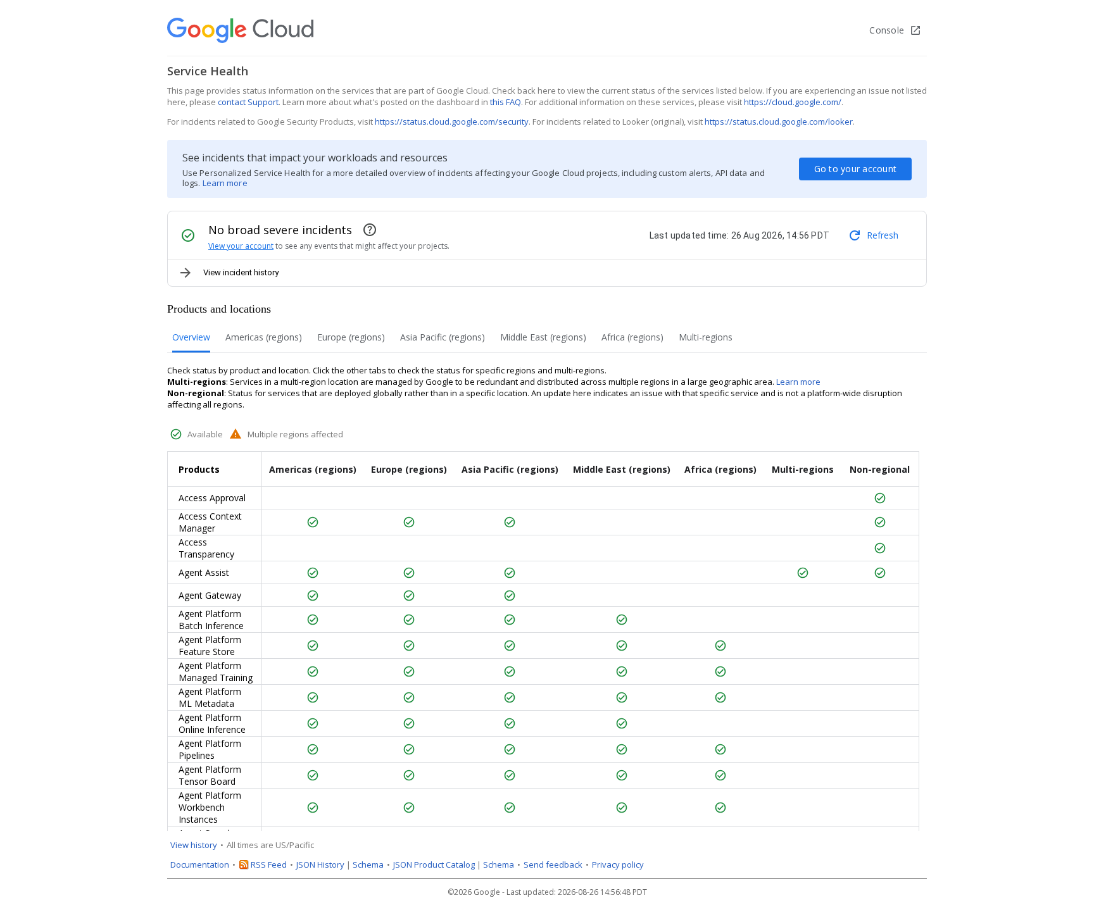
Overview (191, 337)
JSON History (320, 864)
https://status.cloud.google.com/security (452, 121)
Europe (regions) (351, 337)
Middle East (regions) (543, 337)
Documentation (199, 864)
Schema (368, 864)
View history (193, 845)
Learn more (225, 183)
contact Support (248, 102)
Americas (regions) (263, 337)
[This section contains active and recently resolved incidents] (369, 229)
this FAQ (505, 102)
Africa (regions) (632, 337)
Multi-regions (705, 337)
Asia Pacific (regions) (442, 337)
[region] (547, 641)
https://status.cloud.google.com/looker (779, 121)
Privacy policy (618, 864)
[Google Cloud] (240, 30)
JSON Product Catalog (434, 864)
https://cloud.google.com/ (792, 102)
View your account (241, 245)
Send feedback (553, 864)
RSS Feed (269, 864)
